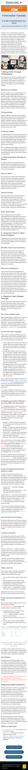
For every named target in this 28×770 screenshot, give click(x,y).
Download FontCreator (14, 756)
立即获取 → (14, 9)
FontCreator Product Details (14, 752)
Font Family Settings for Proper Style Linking (13, 736)
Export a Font (6, 732)
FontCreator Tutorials (14, 15)
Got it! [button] (24, 766)
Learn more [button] (4, 768)
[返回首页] (12, 2)
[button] (1, 2)
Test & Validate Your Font (12, 327)
